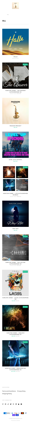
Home (4, 14)
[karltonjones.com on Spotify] (13, 404)
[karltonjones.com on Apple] (18, 404)
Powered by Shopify (15, 420)
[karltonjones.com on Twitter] (10, 404)
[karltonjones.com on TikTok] (8, 404)
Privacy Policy (21, 391)
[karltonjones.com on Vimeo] (16, 404)
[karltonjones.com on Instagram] (5, 404)
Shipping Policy (7, 393)
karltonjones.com (17, 418)
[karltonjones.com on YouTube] (21, 404)
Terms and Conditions (9, 391)
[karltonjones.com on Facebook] (2, 404)
